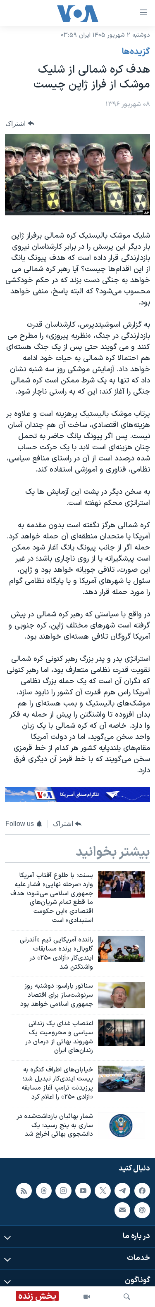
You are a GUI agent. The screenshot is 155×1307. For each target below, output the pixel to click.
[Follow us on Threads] (44, 1190)
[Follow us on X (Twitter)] (102, 1190)
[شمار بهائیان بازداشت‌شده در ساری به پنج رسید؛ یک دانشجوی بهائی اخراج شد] (121, 1125)
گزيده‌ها (136, 52)
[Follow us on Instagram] (63, 1190)
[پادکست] (142, 1210)
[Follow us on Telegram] (122, 1190)
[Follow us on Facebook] (142, 1190)
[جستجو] (126, 1296)
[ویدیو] (86, 1296)
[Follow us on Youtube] (83, 1190)
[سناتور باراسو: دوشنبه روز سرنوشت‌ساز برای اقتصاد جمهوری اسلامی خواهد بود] (121, 995)
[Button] (19, 123)
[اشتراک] (122, 1210)
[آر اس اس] (24, 1190)
